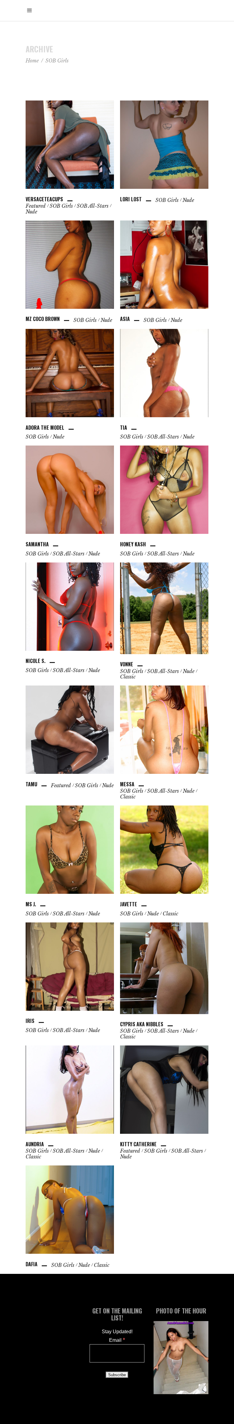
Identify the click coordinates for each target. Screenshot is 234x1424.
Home (32, 61)
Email (117, 1340)
